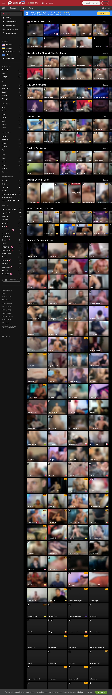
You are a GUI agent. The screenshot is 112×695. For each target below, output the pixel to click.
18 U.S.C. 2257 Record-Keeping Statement (9, 327)
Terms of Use (6, 313)
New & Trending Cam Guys (40, 208)
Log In (106, 3)
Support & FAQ (6, 296)
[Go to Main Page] (16, 3)
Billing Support (6, 300)
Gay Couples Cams (36, 84)
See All (105, 22)
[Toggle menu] (3, 3)
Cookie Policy (78, 692)
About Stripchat (7, 290)
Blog (3, 293)
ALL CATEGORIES (13, 280)
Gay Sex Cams (34, 116)
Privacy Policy (6, 310)
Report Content (7, 303)
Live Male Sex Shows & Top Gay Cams (46, 53)
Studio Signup (6, 319)
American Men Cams (41, 21)
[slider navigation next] (107, 36)
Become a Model (7, 316)
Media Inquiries (7, 306)
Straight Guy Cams (36, 148)
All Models (5, 323)
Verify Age (103, 13)
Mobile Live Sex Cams (38, 179)
